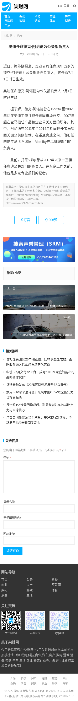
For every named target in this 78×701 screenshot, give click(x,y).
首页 (7, 16)
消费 (68, 20)
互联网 (8, 20)
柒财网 (8, 35)
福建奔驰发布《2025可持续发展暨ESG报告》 (37, 384)
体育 (53, 20)
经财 (44, 678)
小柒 (18, 272)
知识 (34, 683)
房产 (68, 16)
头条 (22, 16)
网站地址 (9, 533)
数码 (22, 20)
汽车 (20, 35)
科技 (37, 16)
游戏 (37, 20)
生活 (7, 25)
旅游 (54, 678)
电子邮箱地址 (12, 517)
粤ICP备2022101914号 (48, 690)
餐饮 (54, 683)
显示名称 (9, 501)
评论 (7, 457)
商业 (53, 16)
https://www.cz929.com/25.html (24, 203)
